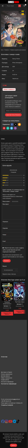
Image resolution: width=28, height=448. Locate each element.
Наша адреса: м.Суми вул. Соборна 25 (11, 403)
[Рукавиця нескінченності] (7, 291)
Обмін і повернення (6, 378)
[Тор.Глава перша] (20, 291)
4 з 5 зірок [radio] (16, 201)
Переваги (5, 221)
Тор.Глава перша (20, 302)
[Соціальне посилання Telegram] (11, 128)
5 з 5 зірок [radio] (17, 201)
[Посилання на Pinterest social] (4, 128)
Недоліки (5, 228)
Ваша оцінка (6, 201)
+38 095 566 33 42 (6, 401)
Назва (5, 234)
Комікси (7, 50)
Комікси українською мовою (18, 50)
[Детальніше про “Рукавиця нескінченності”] (5, 298)
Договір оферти (5, 376)
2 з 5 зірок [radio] (13, 201)
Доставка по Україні (6, 372)
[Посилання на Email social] (19, 124)
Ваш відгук (6, 204)
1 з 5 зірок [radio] (12, 201)
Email (4, 241)
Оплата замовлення (6, 374)
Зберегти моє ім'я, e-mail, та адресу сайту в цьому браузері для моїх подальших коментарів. (13, 250)
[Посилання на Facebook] (11, 124)
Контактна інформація (7, 381)
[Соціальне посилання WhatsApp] (7, 128)
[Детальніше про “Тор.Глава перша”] (18, 298)
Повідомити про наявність (7, 313)
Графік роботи (5, 379)
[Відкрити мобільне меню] (2, 5)
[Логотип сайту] (13, 1)
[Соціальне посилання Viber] (15, 128)
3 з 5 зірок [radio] (15, 201)
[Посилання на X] (15, 124)
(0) (10, 308)
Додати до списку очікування (13, 114)
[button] (2, 28)
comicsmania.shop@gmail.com (12, 399)
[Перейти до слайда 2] (13, 45)
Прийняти (13, 445)
